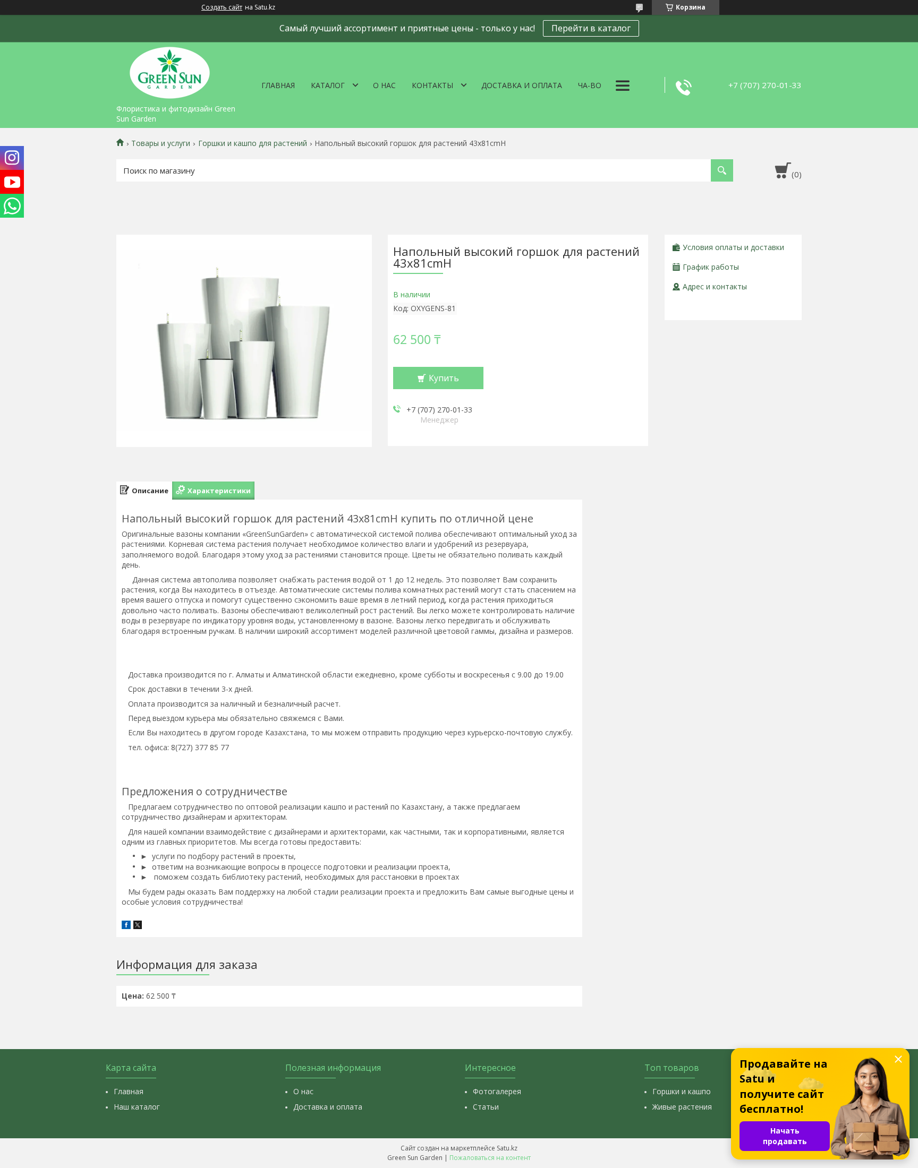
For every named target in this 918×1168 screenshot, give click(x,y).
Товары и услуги (160, 143)
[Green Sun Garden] (169, 70)
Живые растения (682, 1107)
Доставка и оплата (521, 85)
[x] (137, 926)
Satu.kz (507, 1148)
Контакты (432, 85)
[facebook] (126, 926)
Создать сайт (221, 7)
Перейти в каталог (591, 28)
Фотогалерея (497, 1091)
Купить (444, 378)
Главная (278, 85)
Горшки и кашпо (681, 1091)
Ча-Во (589, 85)
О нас (384, 85)
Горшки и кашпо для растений (252, 143)
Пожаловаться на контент (490, 1157)
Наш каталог (137, 1107)
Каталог (328, 85)
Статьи (486, 1107)
